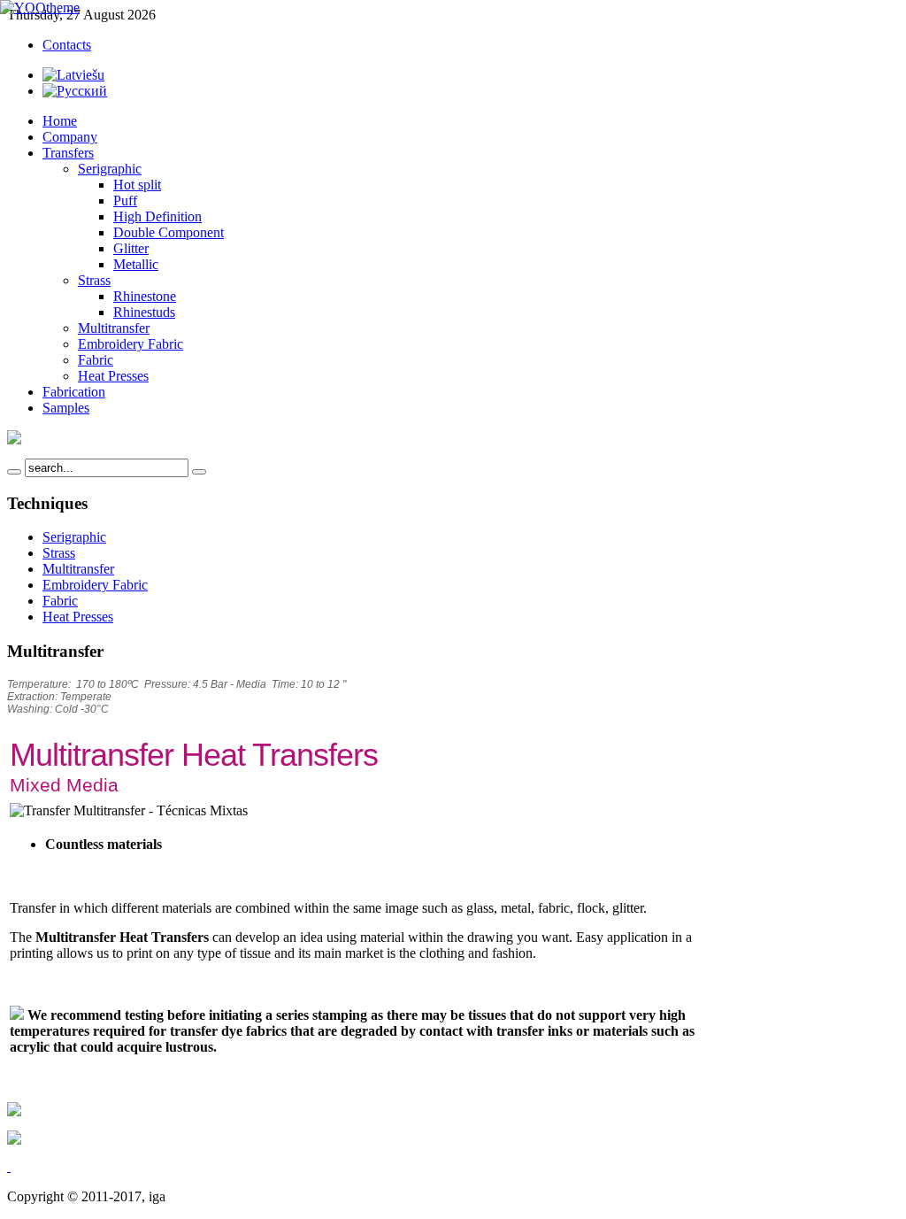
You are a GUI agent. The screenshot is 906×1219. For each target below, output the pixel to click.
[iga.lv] (40, 7)
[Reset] (199, 471)
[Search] (14, 471)
